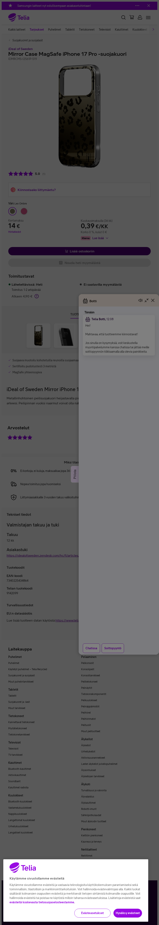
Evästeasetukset (92, 913)
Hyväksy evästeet (128, 913)
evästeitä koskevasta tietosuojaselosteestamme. (42, 902)
